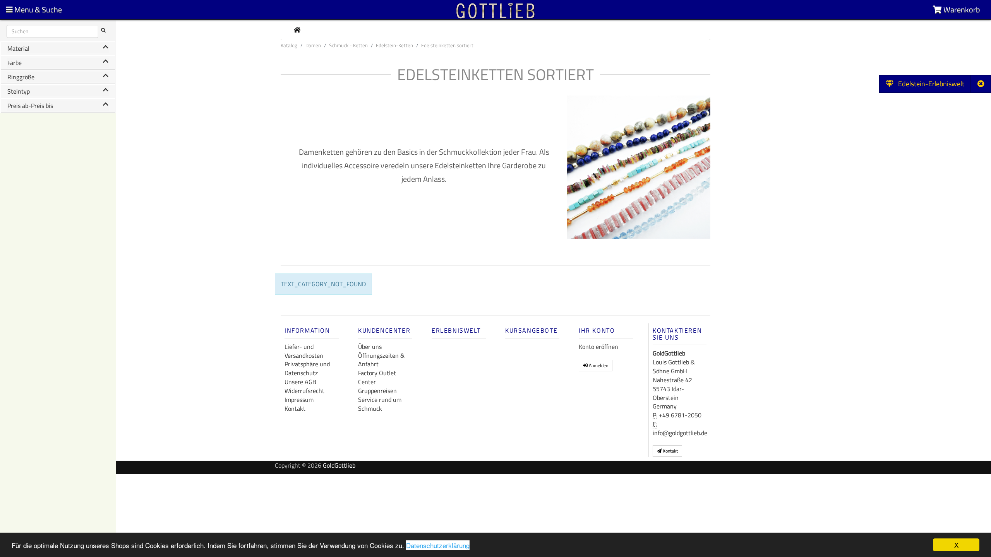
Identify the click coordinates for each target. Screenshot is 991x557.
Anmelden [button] (598, 365)
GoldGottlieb (339, 465)
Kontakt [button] (670, 450)
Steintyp (18, 91)
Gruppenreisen (377, 390)
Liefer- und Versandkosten (304, 351)
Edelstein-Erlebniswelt (928, 84)
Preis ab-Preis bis (30, 105)
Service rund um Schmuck (379, 404)
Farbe (14, 62)
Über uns (370, 346)
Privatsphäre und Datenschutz (307, 368)
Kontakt (295, 408)
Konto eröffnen (598, 346)
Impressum (299, 399)
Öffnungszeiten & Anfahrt (381, 360)
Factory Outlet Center (377, 377)
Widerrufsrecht (304, 390)
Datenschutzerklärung (438, 545)
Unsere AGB (300, 381)
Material (18, 48)
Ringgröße (20, 77)
